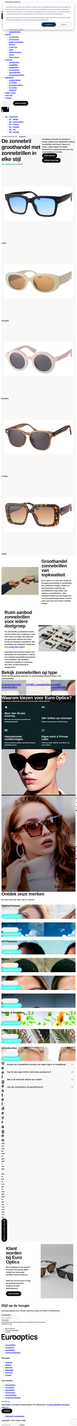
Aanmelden (5, 1320)
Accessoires (14, 70)
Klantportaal (22, 136)
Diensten (8, 1367)
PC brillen (13, 88)
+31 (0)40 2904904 (53, 1405)
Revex (11, 55)
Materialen (9, 78)
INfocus (12, 45)
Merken (8, 34)
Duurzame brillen (16, 85)
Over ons (9, 95)
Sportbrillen (13, 67)
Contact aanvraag (51, 160)
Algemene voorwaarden (14, 1416)
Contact (8, 98)
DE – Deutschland (16, 122)
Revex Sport (14, 57)
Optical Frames (15, 52)
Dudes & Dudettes (16, 42)
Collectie (8, 60)
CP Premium (14, 40)
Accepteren (48, 24)
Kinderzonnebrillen (16, 75)
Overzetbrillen (14, 72)
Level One (13, 47)
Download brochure (12, 916)
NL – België (13, 119)
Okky (11, 50)
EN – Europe (14, 132)
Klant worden (20, 103)
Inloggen (7, 103)
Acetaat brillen (15, 80)
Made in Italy (10, 93)
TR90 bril (12, 90)
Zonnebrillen (14, 62)
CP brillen (13, 83)
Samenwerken (14, 32)
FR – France (14, 124)
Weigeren (64, 24)
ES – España (14, 127)
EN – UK (12, 129)
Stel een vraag (4, 1230)
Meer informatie (10, 912)
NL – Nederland (11, 117)
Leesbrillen (13, 65)
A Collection (14, 37)
